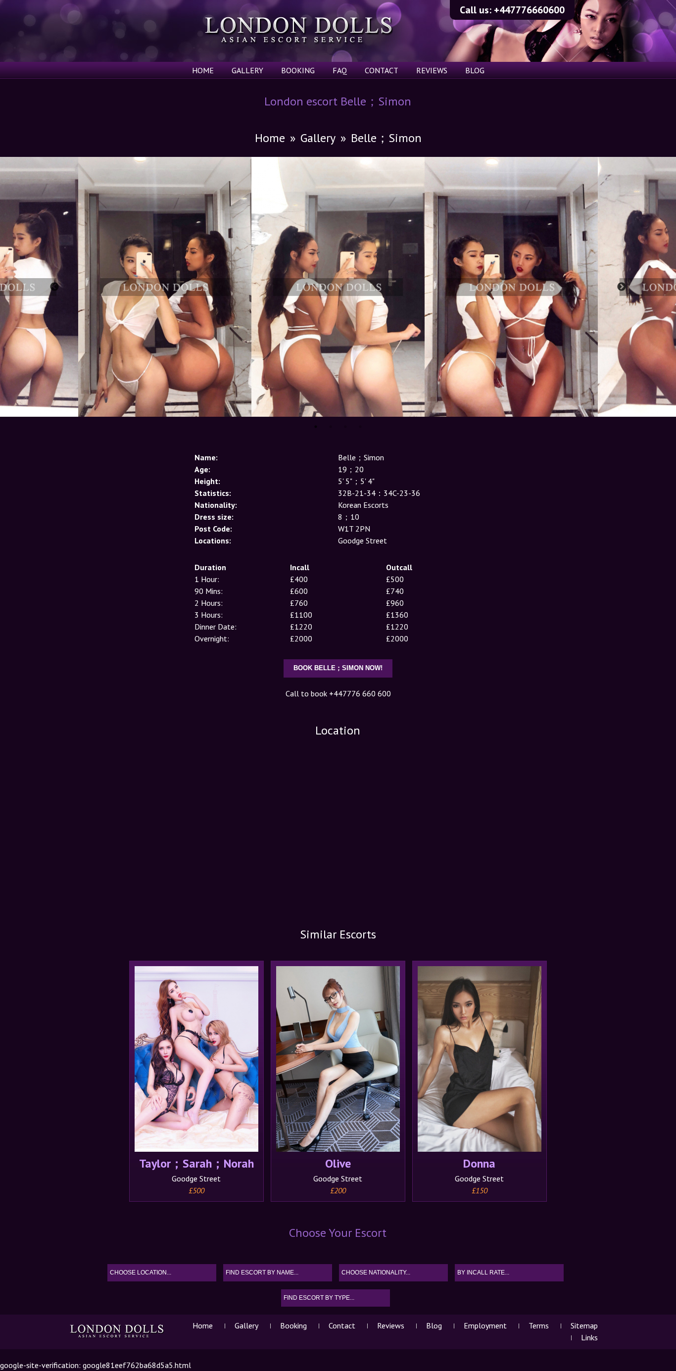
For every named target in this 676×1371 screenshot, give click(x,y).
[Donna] (479, 1060)
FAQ (340, 70)
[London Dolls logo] (117, 1338)
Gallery (247, 70)
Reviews (431, 70)
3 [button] (345, 427)
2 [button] (331, 427)
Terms (539, 1325)
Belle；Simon (386, 138)
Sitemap (584, 1325)
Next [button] (622, 287)
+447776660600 (529, 9)
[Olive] (338, 1060)
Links (589, 1337)
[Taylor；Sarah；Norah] (196, 1060)
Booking (298, 70)
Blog (474, 70)
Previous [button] (54, 287)
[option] (338, 287)
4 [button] (360, 427)
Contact (381, 70)
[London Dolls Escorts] (299, 31)
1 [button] (316, 427)
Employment (485, 1325)
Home (203, 70)
